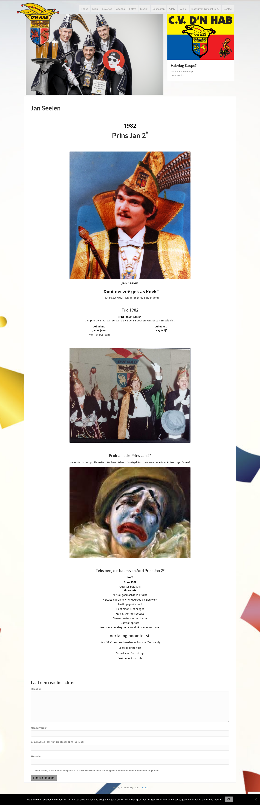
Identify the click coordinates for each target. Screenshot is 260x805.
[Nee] (255, 799)
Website (36, 756)
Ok (229, 799)
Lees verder (177, 75)
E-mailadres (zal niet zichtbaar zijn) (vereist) (57, 741)
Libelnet (144, 787)
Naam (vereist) (39, 727)
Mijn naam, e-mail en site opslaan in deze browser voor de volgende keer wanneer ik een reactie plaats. (97, 770)
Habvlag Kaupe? (184, 65)
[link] (84, 8)
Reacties (36, 688)
